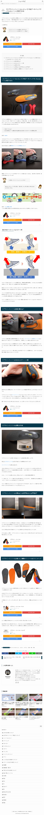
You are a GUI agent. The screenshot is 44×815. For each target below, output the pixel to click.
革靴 (34, 647)
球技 (31, 647)
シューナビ (22, 1)
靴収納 (4, 800)
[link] (16, 682)
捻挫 (29, 647)
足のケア (5, 786)
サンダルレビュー (7, 746)
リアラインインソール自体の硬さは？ (13, 61)
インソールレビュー (6, 647)
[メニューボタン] (1, 1)
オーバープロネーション (15, 647)
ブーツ (4, 756)
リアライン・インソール (15, 37)
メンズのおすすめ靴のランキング (10, 759)
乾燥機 (4, 765)
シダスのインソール (9, 461)
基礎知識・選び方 (7, 767)
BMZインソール (36, 338)
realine (6, 135)
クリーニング (6, 740)
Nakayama (7, 676)
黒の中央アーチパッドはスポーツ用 (14, 59)
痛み (4, 778)
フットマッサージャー (8, 754)
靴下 (4, 797)
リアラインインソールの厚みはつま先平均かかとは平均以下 (17, 66)
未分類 (4, 775)
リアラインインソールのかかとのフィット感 (14, 63)
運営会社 (29, 811)
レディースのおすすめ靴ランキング (10, 762)
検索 (41, 726)
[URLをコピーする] (39, 653)
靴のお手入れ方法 (7, 791)
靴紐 (4, 802)
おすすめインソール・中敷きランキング (11, 735)
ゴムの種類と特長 (8, 206)
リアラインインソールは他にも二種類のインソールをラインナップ (19, 68)
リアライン (25, 647)
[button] (5, 653)
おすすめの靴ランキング (8, 732)
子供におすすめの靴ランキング (9, 770)
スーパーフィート (28, 338)
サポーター (5, 743)
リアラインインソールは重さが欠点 (12, 65)
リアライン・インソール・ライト (17, 606)
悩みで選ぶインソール (8, 773)
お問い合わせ (15, 811)
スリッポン (5, 751)
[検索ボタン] (42, 1)
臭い (4, 781)
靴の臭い (5, 794)
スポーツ (21, 647)
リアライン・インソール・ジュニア (17, 630)
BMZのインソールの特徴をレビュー (18, 145)
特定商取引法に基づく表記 (22, 811)
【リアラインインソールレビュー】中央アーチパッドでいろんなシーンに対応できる (22, 57)
